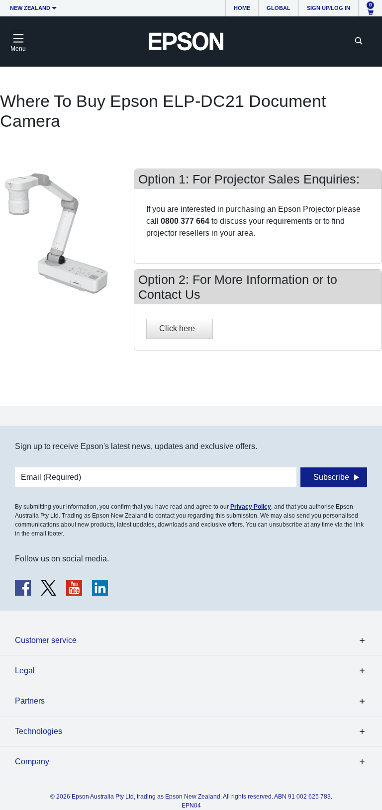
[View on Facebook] (23, 588)
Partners (30, 701)
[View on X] (48, 588)
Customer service (46, 640)
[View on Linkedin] (100, 588)
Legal (25, 670)
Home (242, 8)
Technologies (38, 731)
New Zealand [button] (30, 8)
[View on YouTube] (74, 588)
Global (278, 8)
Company (32, 761)
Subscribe (331, 477)
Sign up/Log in (328, 8)
